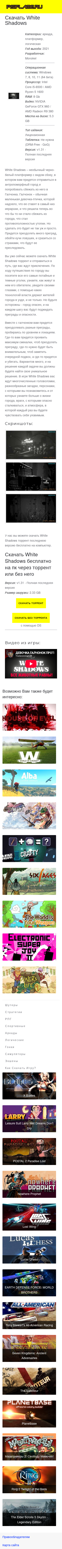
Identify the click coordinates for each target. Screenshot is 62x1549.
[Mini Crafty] (29, 848)
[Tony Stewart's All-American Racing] (29, 1315)
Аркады (11, 1033)
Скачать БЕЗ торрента (31, 618)
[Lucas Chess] (29, 1249)
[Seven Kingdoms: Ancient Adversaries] (29, 1348)
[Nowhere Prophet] (29, 1184)
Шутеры (11, 1005)
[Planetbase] (29, 1414)
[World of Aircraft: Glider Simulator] (29, 750)
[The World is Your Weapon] (29, 914)
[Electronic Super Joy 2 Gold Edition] (29, 946)
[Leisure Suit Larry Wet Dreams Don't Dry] (29, 1118)
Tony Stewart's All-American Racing (29, 1325)
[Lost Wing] (29, 1217)
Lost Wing (29, 1226)
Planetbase (29, 1423)
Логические (14, 1040)
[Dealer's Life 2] (29, 979)
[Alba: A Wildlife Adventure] (29, 783)
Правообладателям (16, 1537)
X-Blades (29, 1095)
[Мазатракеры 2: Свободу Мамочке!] (29, 1446)
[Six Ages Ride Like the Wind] (29, 881)
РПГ (8, 1019)
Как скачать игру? (20, 1068)
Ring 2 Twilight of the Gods (29, 1489)
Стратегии (13, 1012)
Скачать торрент (31, 603)
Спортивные (15, 1026)
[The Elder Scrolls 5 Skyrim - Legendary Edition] (29, 1512)
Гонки (10, 1047)
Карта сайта (10, 1545)
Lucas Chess (29, 1259)
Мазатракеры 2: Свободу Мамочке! (29, 1456)
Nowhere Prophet (29, 1193)
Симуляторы (15, 1054)
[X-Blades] (29, 1085)
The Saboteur (29, 1390)
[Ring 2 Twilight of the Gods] (29, 1479)
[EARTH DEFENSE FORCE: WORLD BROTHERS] (29, 1282)
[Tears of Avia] (29, 815)
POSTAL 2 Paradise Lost (29, 1161)
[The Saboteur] (29, 1381)
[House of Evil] (29, 717)
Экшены (11, 1061)
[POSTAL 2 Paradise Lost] (29, 1151)
